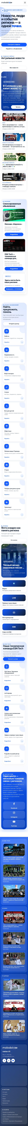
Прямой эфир (6, 1100)
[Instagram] (8, 1060)
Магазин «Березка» (13, 224)
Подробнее (14, 234)
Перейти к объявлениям (14, 49)
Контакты (5, 1094)
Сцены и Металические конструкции (12, 1116)
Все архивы (14, 540)
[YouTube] (13, 1060)
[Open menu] (25, 2)
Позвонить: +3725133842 (14, 289)
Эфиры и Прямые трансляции (10, 1114)
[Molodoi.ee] (10, 1047)
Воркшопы (5, 1103)
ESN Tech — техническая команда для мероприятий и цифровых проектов (13, 258)
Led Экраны (6, 1119)
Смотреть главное (14, 44)
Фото (4, 1096)
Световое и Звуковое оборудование (12, 1121)
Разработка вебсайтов (8, 1112)
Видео (4, 1098)
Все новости (14, 67)
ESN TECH (7, 840)
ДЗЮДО (6, 975)
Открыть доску (14, 323)
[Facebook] (4, 1060)
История (5, 1092)
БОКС (5, 908)
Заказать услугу (14, 659)
